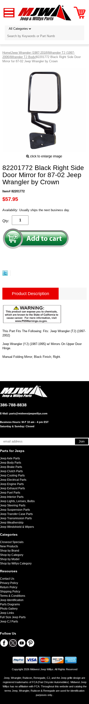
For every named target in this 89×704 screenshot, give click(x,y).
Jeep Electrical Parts (13, 479)
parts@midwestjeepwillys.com (28, 413)
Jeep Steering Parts (12, 505)
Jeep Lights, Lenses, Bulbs (17, 501)
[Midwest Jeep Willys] (44, 12)
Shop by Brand (9, 550)
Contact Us (7, 578)
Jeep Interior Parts (11, 497)
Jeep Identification (11, 600)
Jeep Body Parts (10, 462)
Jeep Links (7, 613)
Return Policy (8, 587)
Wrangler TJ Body (23, 57)
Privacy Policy (9, 583)
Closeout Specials (11, 542)
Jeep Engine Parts (12, 484)
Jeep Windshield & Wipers (17, 527)
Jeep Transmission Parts (16, 518)
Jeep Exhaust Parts (12, 488)
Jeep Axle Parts (10, 458)
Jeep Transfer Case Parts (16, 514)
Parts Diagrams (10, 604)
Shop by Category (11, 555)
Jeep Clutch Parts (11, 471)
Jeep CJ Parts (9, 621)
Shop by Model (9, 559)
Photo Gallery (9, 608)
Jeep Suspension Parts (15, 509)
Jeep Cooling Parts (12, 475)
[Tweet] (5, 275)
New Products (9, 546)
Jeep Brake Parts (11, 467)
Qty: (5, 221)
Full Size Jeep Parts (13, 617)
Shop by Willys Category (16, 563)
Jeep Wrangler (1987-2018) (29, 52)
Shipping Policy (10, 591)
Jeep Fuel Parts (10, 492)
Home (6, 52)
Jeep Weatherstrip (11, 522)
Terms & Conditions (12, 595)
